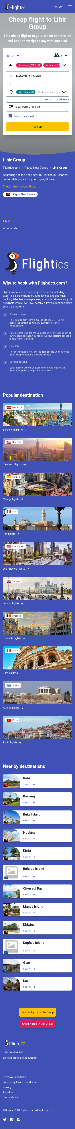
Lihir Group (60, 167)
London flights (11, 603)
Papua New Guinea (36, 167)
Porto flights (10, 742)
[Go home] (14, 1043)
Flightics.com (11, 167)
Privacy (7, 1087)
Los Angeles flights (14, 568)
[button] (70, 6)
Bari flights (9, 533)
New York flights (12, 464)
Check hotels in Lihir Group (20, 186)
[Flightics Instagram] (11, 1119)
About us (8, 1092)
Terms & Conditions (14, 1077)
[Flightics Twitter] (5, 1119)
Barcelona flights (13, 429)
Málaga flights (11, 499)
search (27, 784)
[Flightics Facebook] (18, 1119)
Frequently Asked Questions (19, 1082)
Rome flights (10, 672)
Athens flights (11, 707)
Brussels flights (12, 638)
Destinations (10, 1097)
